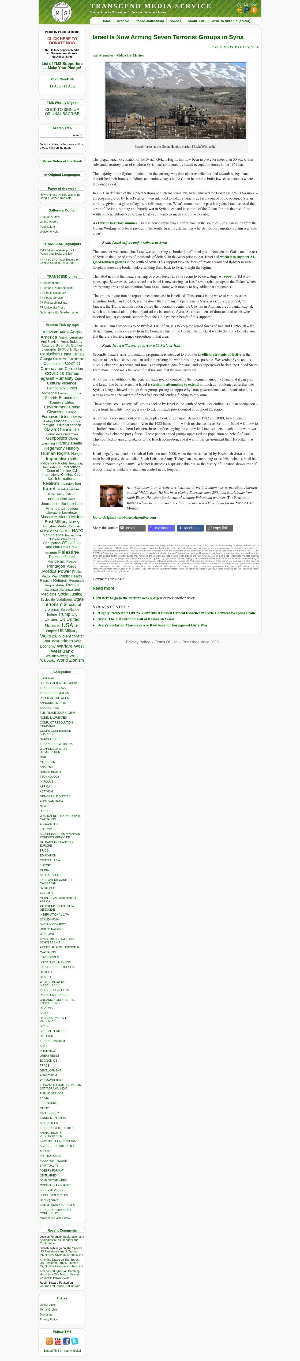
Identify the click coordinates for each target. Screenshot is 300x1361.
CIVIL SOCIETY (50, 1113)
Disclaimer (46, 1314)
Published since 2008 (201, 642)
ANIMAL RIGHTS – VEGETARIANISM (52, 1134)
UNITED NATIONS (51, 929)
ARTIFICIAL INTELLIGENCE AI (59, 947)
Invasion (67, 483)
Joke (71, 499)
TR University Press (52, 307)
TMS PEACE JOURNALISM (57, 712)
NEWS (44, 806)
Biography (48, 349)
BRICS (63, 349)
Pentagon (56, 566)
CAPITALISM (48, 952)
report (227, 276)
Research (76, 580)
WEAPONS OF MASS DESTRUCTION (53, 750)
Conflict (72, 363)
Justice (67, 503)
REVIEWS (46, 1008)
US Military (68, 631)
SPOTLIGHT (48, 888)
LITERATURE (48, 1103)
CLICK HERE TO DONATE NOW (62, 41)
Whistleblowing (56, 656)
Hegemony (54, 448)
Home (106, 21)
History (72, 448)
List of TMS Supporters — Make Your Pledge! (62, 66)
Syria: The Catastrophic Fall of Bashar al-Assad (136, 619)
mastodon (163, 528)
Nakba (65, 531)
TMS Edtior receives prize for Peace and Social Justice (58, 252)
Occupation (51, 543)
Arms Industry (71, 341)
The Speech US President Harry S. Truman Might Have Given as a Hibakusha (61, 1251)
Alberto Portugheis (52, 1271)
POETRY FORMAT (52, 1170)
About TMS (196, 21)
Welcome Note (49, 231)
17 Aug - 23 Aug (62, 86)
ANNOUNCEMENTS (53, 703)
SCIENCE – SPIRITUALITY (57, 1146)
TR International (50, 283)
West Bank (62, 651)
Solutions (64, 599)
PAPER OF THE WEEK (54, 698)
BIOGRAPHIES (49, 707)
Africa (64, 332)
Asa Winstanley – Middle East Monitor (118, 55)
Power (64, 571)
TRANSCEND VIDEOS (54, 693)
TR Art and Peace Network (56, 288)
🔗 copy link (217, 528)
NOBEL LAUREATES (53, 717)
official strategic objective (221, 354)
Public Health (70, 576)
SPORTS (45, 1151)
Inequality (76, 463)
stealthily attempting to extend (175, 384)
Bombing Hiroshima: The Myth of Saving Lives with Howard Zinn (60, 1274)
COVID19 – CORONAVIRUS (58, 1141)
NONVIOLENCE (50, 739)
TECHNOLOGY (50, 776)
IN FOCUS (46, 781)
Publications (48, 226)
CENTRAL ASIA (50, 860)
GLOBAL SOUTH (51, 875)
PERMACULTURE (51, 1080)
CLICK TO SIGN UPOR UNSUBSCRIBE (62, 112)
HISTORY (46, 972)
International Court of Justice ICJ (64, 469)
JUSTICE (46, 811)
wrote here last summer (118, 223)
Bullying (76, 349)
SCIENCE (46, 1026)
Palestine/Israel (62, 557)
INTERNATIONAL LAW (54, 914)
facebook (191, 528)
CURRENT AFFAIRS (53, 1118)
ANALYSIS (46, 767)
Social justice (70, 594)
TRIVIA (44, 1098)
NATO (77, 530)
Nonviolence (53, 535)
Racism (46, 580)
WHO (74, 656)
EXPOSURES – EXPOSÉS (57, 967)
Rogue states (54, 585)
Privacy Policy (49, 1319)
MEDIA (44, 870)
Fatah (48, 421)
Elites (69, 402)
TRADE (44, 1065)
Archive (123, 21)
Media (64, 516)
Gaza (50, 429)
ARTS (43, 1046)
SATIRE (45, 1013)
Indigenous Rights (54, 463)
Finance (60, 421)
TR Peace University (53, 292)
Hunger (76, 454)
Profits (77, 571)
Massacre (49, 517)
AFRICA (45, 786)
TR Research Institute (53, 302)
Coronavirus (52, 368)
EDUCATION (48, 855)
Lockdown (69, 512)
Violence (49, 635)
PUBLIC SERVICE (51, 1093)
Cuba (79, 379)
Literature (53, 512)
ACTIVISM (46, 791)
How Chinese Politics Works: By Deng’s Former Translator (60, 196)
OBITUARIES (48, 1175)
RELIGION (46, 1036)
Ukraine (51, 619)
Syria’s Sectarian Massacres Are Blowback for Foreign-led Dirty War (152, 625)
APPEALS (46, 893)
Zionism (76, 660)
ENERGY (46, 829)
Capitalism (50, 353)
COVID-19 (54, 373)
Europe (71, 412)
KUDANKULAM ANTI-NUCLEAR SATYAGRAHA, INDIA (60, 1087)
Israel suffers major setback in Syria (139, 242)
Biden (60, 345)
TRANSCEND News (53, 688)
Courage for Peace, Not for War (60, 1286)
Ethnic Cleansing (63, 409)
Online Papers (49, 221)
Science (51, 590)
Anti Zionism (50, 341)
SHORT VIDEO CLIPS (54, 1195)
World (62, 660)
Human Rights (55, 453)
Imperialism (57, 458)
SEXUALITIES (49, 1123)
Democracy (56, 388)
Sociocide (48, 599)
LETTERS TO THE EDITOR (57, 1128)
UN (62, 619)
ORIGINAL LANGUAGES (55, 1185)
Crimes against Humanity (60, 376)
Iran (78, 483)
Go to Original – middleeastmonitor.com (124, 517)
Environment (56, 407)
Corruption (74, 368)
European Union (55, 416)
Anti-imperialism (71, 337)
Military (61, 522)
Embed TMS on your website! (62, 1350)
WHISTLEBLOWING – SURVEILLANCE (54, 983)
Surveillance (69, 609)
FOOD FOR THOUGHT (54, 1160)
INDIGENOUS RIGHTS (54, 990)
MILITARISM (48, 762)
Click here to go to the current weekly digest (127, 597)
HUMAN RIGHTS (51, 771)
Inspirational (52, 467)
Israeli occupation (62, 496)
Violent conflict (71, 636)
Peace (71, 561)
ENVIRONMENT (50, 957)
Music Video (49, 531)
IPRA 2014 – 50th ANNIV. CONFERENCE (56, 1211)
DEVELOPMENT (50, 1070)
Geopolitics (56, 438)
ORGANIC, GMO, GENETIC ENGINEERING (57, 1001)
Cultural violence (61, 383)
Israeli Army (56, 494)
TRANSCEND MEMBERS (56, 744)
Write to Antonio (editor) (231, 21)
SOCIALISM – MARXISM (55, 962)
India (74, 459)
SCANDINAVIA (49, 919)
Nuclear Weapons (62, 539)
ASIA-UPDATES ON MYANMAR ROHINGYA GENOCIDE (60, 836)
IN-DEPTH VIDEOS (52, 1190)
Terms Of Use (48, 1309)
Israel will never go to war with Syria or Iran (145, 345)
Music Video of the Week (55, 1218)
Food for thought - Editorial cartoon (62, 423)
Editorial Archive (50, 217)
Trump (64, 614)
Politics (49, 571)
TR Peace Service (51, 297)
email (130, 528)
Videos (175, 21)
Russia (72, 585)
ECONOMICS (48, 1060)
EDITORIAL (47, 678)
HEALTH (45, 977)
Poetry (72, 566)
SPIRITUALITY (49, 1165)
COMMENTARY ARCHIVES (57, 1205)
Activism (50, 332)
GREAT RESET (49, 1055)
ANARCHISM (48, 1075)
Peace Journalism (149, 21)
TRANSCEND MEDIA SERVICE (151, 6)
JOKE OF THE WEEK (53, 1180)
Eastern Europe (69, 393)
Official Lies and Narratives (64, 545)
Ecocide (51, 398)
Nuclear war (73, 535)
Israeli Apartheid (69, 489)
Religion (60, 580)
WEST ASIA (47, 934)
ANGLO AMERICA (51, 801)
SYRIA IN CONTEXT (53, 924)
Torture (51, 614)
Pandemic (56, 561)
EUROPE (46, 865)
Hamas (63, 443)
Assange (47, 345)
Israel (49, 488)
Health (76, 443)
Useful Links (48, 1304)
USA (67, 625)
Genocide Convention (62, 434)
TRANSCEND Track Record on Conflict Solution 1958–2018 (59, 261)
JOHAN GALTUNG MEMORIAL (59, 683)
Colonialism (54, 364)
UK (74, 614)
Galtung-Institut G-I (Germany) (59, 312)
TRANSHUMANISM (52, 1041)
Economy (56, 402)
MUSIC (44, 1108)
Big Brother (74, 345)
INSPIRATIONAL (50, 1155)
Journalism (50, 503)
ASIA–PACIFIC (49, 824)
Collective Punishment (68, 359)
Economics (69, 398)
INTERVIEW (47, 1050)
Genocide (68, 429)
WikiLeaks (47, 660)
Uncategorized (49, 1200)
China (66, 354)
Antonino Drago (50, 1259)
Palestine (68, 552)
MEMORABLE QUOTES (55, 796)
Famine (76, 417)
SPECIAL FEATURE (52, 1031)
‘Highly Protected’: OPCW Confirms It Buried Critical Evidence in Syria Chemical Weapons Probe (177, 612)
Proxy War (50, 576)
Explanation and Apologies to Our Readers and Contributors (62, 1240)
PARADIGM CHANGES (54, 995)
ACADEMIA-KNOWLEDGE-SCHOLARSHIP (57, 941)
